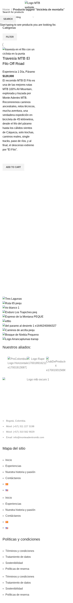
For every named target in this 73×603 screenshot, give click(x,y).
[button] (4, 365)
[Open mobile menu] (6, 5)
